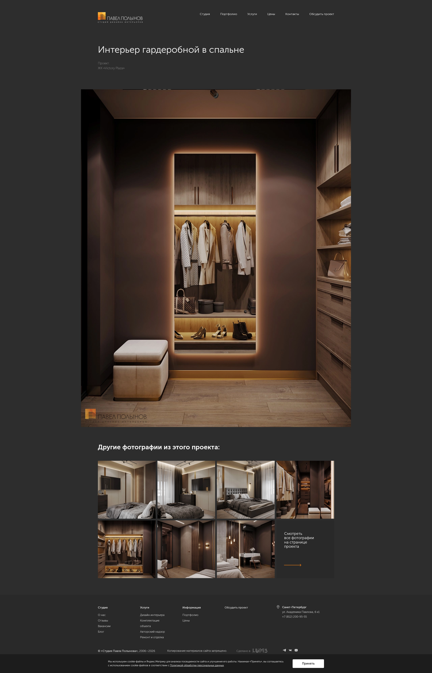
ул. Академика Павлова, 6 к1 (301, 612)
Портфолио (228, 14)
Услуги (252, 14)
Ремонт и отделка (152, 637)
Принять (308, 663)
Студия (205, 14)
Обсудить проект (321, 14)
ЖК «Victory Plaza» (111, 68)
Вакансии (104, 626)
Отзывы (103, 620)
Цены (271, 14)
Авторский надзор (152, 631)
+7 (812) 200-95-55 (294, 616)
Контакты (292, 14)
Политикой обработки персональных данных (197, 665)
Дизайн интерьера (152, 615)
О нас (102, 615)
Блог (101, 631)
